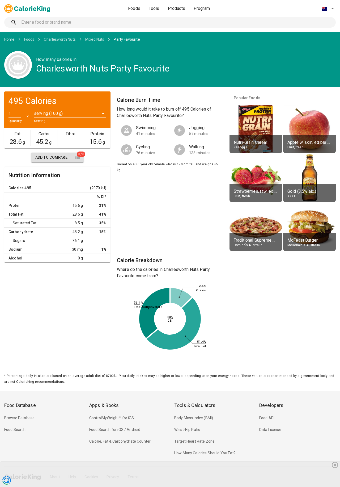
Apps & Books (104, 405)
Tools (154, 8)
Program (202, 8)
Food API (266, 418)
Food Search (15, 429)
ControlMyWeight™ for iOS (111, 418)
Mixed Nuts (94, 39)
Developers (271, 405)
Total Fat (15, 214)
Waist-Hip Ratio (187, 429)
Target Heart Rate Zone (194, 441)
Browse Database (19, 418)
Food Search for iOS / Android (114, 429)
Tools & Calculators (195, 405)
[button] (328, 8)
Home (9, 39)
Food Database (20, 405)
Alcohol (15, 258)
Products (176, 8)
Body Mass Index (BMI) (193, 418)
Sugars (19, 240)
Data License (270, 429)
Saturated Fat (24, 223)
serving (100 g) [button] (48, 113)
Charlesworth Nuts (60, 39)
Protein (15, 205)
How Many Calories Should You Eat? (205, 453)
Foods (134, 8)
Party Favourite (127, 39)
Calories (16, 188)
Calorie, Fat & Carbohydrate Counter (120, 441)
